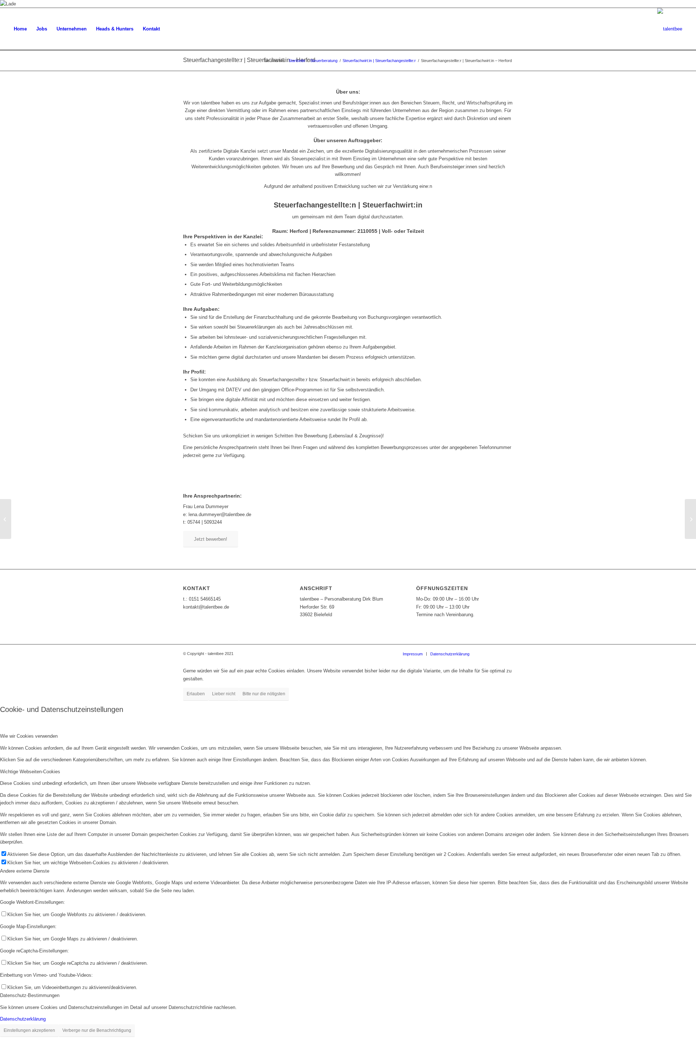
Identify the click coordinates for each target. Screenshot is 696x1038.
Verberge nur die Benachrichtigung (96, 1030)
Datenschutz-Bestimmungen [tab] (29, 995)
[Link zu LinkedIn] (507, 653)
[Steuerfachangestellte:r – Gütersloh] (5, 519)
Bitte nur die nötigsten (264, 693)
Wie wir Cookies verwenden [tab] (29, 736)
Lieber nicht (223, 693)
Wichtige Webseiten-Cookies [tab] (30, 771)
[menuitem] (20, 29)
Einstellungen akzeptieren (29, 1030)
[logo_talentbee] (669, 29)
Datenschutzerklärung (23, 1019)
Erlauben (196, 693)
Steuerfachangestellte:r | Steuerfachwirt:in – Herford (249, 60)
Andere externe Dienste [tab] (24, 871)
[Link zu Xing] (496, 653)
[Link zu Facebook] (485, 653)
